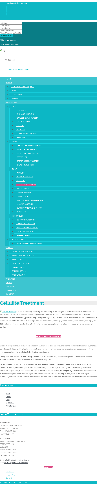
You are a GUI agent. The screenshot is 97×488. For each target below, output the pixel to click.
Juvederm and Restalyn (27, 228)
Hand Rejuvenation (26, 224)
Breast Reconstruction (28, 161)
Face (14, 106)
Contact (10, 294)
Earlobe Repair (19, 271)
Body (14, 169)
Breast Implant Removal (28, 153)
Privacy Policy (11, 475)
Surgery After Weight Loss (29, 208)
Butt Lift (21, 181)
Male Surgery (18, 240)
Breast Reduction (25, 165)
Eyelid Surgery (23, 122)
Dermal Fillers (18, 267)
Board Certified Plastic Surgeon (18, 3)
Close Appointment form (9, 44)
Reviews (15, 98)
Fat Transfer (23, 188)
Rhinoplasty (23, 137)
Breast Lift (22, 157)
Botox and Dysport (26, 220)
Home (8, 79)
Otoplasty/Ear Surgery (28, 133)
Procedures (11, 102)
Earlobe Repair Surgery (27, 118)
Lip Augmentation (25, 231)
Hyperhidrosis (23, 235)
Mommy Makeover (25, 204)
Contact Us (48, 467)
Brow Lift (21, 110)
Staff (14, 91)
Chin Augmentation (26, 114)
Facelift (20, 126)
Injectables (17, 216)
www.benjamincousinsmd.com (16, 463)
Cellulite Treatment (26, 185)
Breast (15, 141)
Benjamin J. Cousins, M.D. (23, 87)
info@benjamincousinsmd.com (17, 69)
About (9, 83)
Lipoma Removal (24, 192)
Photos (9, 248)
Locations (17, 94)
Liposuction (23, 196)
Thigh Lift (21, 212)
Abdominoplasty (25, 177)
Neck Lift (21, 130)
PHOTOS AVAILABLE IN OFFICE (48, 336)
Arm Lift (20, 173)
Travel (9, 283)
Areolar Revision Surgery (29, 145)
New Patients (12, 290)
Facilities (10, 279)
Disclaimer (10, 472)
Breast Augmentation (27, 149)
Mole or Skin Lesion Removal (30, 200)
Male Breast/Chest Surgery (29, 243)
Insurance (10, 286)
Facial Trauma (18, 275)
